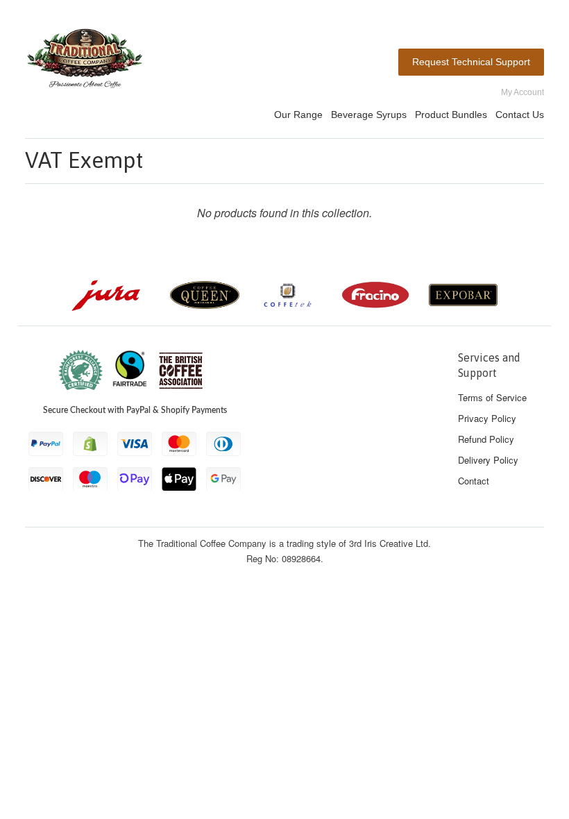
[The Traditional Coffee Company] (84, 61)
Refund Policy (486, 439)
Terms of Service (492, 397)
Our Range (298, 114)
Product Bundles (451, 114)
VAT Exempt (84, 160)
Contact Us (519, 114)
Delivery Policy (488, 459)
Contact (473, 480)
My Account (522, 92)
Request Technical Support (471, 61)
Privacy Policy (487, 418)
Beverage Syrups (369, 114)
